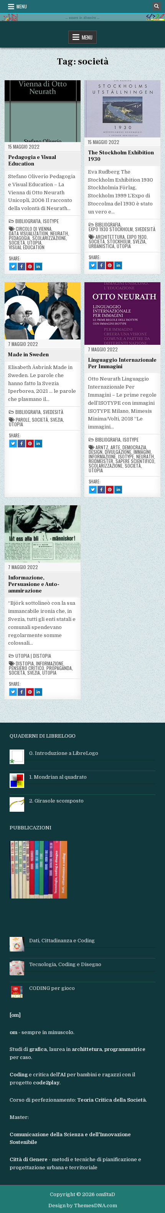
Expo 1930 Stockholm (111, 229)
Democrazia (134, 447)
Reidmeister (101, 461)
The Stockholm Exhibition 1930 (121, 156)
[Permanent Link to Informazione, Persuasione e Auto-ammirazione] (42, 534)
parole (23, 419)
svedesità (145, 229)
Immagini (142, 452)
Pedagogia (19, 238)
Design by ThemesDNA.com (82, 1205)
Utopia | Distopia (33, 656)
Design (95, 452)
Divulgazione (118, 452)
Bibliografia (28, 221)
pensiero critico (26, 668)
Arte (115, 447)
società (17, 242)
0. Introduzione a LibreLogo (63, 753)
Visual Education (27, 247)
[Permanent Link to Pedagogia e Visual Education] (42, 111)
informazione (102, 456)
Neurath (59, 233)
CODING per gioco (52, 988)
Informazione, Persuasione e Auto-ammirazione (33, 584)
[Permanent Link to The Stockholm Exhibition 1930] (122, 108)
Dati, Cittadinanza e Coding (62, 940)
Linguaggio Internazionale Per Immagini (122, 363)
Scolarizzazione (49, 238)
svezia (139, 241)
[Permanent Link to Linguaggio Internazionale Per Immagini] (122, 313)
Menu (21, 6)
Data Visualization (28, 233)
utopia (34, 242)
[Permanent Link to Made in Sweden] (42, 310)
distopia (25, 663)
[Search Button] (156, 6)
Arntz (102, 447)
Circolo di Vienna (33, 229)
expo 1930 (137, 237)
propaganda (59, 668)
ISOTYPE (126, 456)
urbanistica (101, 246)
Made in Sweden (28, 354)
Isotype (51, 221)
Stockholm (118, 241)
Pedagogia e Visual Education (32, 160)
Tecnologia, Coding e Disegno (65, 964)
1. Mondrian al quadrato (58, 777)
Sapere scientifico (135, 461)
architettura (110, 237)
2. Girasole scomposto (56, 801)
